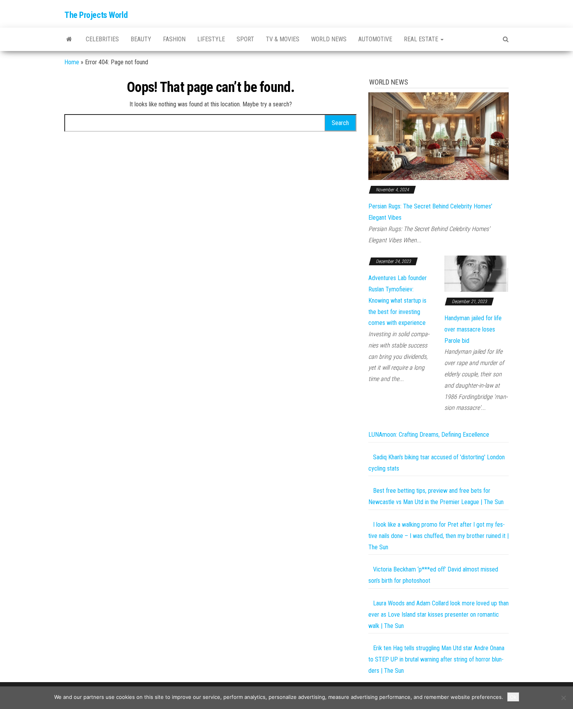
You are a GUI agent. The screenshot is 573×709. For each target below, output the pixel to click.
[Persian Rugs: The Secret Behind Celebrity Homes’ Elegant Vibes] (438, 135)
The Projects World (95, 15)
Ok (513, 697)
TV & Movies (282, 39)
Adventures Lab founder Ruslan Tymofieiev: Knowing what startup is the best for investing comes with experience (397, 300)
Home (71, 62)
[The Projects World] (69, 39)
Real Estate (422, 39)
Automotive (375, 39)
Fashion (174, 39)
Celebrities (102, 39)
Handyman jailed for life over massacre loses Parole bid (473, 329)
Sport (245, 39)
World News (329, 39)
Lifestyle (211, 39)
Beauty (141, 39)
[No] (563, 698)
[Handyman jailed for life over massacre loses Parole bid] (476, 273)
